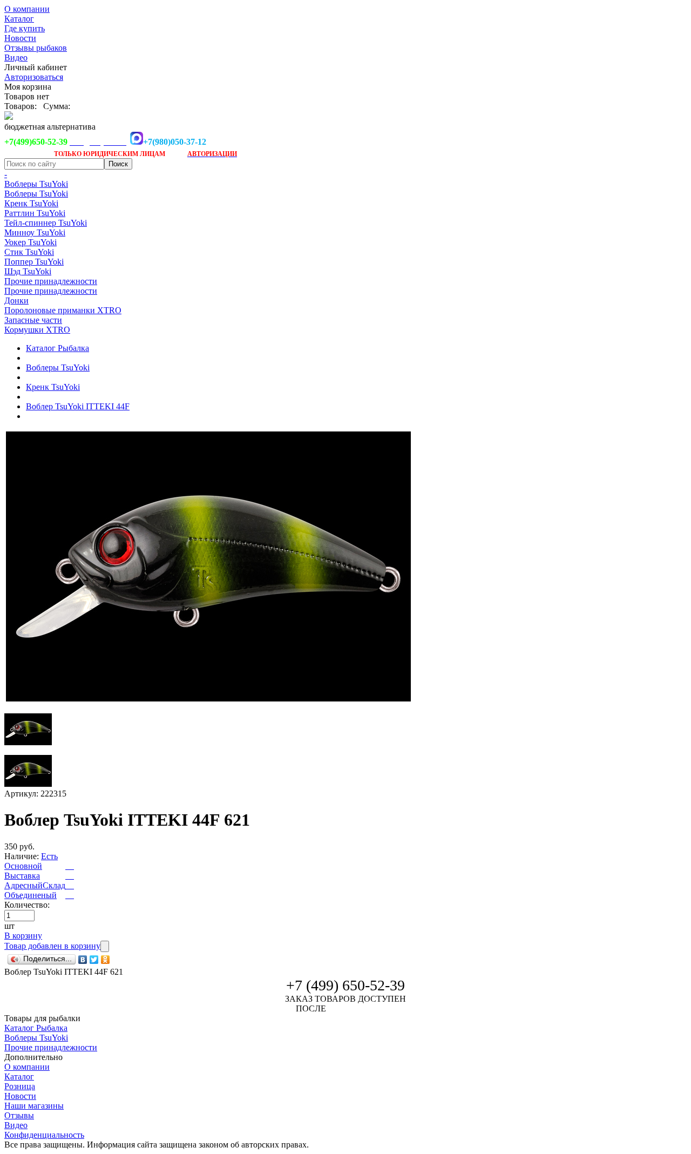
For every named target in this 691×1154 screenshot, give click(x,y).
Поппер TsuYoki (34, 261)
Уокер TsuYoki (30, 242)
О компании (27, 9)
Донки (16, 300)
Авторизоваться (33, 77)
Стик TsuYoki (29, 252)
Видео (16, 57)
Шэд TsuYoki (27, 271)
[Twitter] (94, 960)
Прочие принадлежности (50, 281)
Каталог (19, 18)
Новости (20, 38)
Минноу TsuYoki (34, 232)
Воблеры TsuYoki (36, 183)
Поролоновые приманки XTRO (62, 310)
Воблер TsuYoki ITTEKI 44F (78, 406)
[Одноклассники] (105, 960)
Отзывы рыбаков (35, 47)
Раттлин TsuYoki (34, 213)
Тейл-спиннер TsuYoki (45, 222)
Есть (49, 856)
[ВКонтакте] (83, 960)
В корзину (23, 935)
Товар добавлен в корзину (52, 945)
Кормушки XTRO (37, 329)
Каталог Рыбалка (57, 348)
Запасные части (33, 320)
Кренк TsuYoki (31, 203)
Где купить (24, 28)
